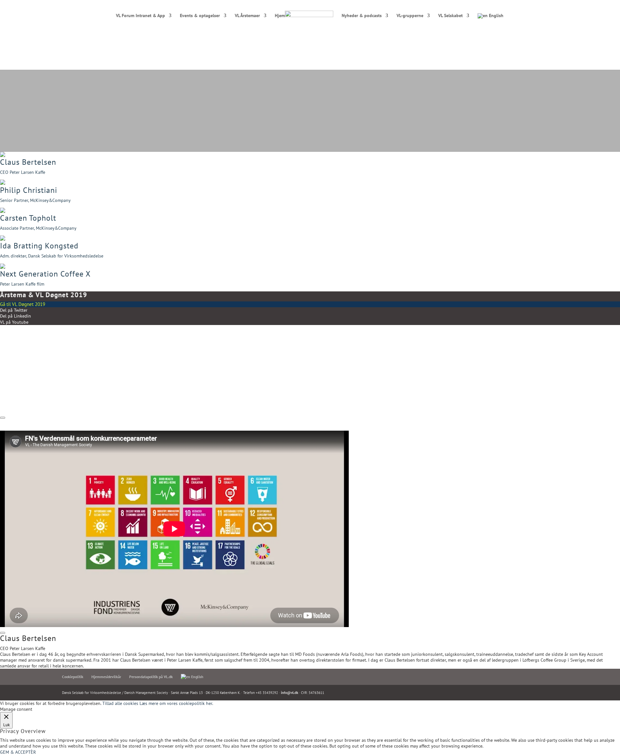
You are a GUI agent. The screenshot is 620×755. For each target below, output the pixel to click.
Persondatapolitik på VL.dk (151, 676)
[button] (310, 169)
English (495, 15)
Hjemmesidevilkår (106, 676)
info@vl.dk (289, 692)
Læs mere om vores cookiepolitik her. (176, 703)
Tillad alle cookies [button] (120, 703)
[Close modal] (2, 418)
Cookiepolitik (72, 676)
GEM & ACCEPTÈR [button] (18, 752)
